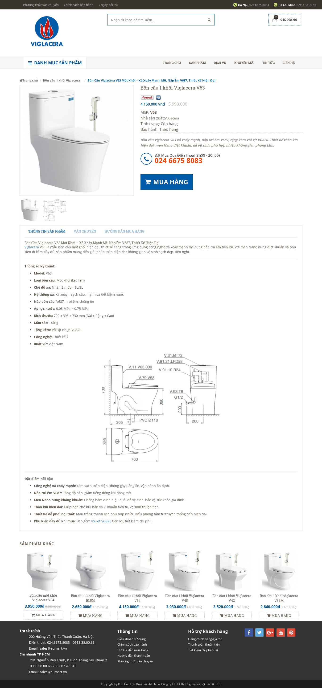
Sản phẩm (197, 63)
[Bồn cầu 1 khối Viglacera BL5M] (90, 570)
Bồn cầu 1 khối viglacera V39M (279, 598)
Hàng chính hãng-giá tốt (205, 639)
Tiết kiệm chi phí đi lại (203, 650)
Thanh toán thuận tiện (204, 644)
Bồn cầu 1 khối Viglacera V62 (137, 598)
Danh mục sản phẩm (57, 63)
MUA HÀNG (170, 182)
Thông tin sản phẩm (46, 231)
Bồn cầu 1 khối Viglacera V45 (184, 598)
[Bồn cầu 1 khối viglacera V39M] (279, 570)
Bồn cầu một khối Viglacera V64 (43, 597)
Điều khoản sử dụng (131, 639)
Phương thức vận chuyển (41, 5)
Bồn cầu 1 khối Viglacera (61, 80)
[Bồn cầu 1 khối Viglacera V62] (137, 570)
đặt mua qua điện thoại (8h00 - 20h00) (187, 158)
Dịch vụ (220, 63)
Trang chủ (172, 63)
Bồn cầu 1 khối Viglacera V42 (231, 598)
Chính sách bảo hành (78, 5)
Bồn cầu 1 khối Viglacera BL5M (90, 598)
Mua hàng (45, 615)
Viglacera (172, 118)
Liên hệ (289, 63)
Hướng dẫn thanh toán (133, 655)
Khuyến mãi (244, 63)
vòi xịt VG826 (101, 521)
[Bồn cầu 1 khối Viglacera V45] (185, 570)
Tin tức (268, 63)
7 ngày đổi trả (108, 5)
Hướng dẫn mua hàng (124, 231)
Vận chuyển (85, 231)
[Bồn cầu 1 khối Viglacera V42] (232, 570)
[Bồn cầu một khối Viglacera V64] (43, 570)
